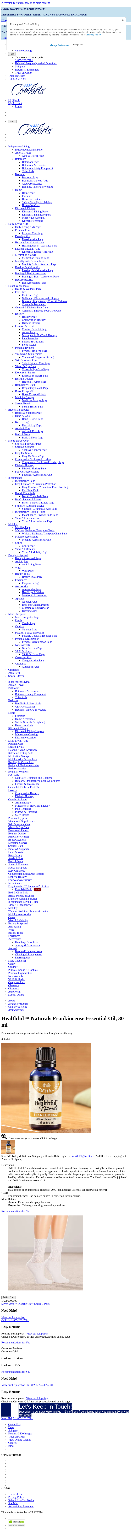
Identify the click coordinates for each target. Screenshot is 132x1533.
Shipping (20, 66)
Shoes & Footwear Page (28, 443)
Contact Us (14, 1424)
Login (18, 106)
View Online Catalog (19, 1439)
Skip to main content (38, 2)
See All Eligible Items (82, 1156)
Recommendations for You (15, 1211)
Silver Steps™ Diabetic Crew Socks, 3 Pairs (25, 1303)
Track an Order (23, 72)
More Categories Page (27, 617)
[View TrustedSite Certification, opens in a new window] (16, 1525)
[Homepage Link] (28, 94)
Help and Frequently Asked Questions (36, 63)
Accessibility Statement (14, 2)
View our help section (13, 1317)
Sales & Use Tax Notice (21, 1500)
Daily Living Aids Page (28, 227)
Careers (12, 1442)
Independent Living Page (28, 149)
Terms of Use (15, 1494)
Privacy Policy (16, 1497)
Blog (11, 1445)
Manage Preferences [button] (59, 45)
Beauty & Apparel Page (28, 558)
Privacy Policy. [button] (94, 35)
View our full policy (37, 1333)
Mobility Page (22, 527)
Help (12, 54)
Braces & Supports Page (28, 412)
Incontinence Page (25, 480)
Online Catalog (23, 50)
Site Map (13, 1503)
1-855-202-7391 (24, 60)
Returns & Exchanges (27, 69)
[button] (77, 44)
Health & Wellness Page (28, 288)
